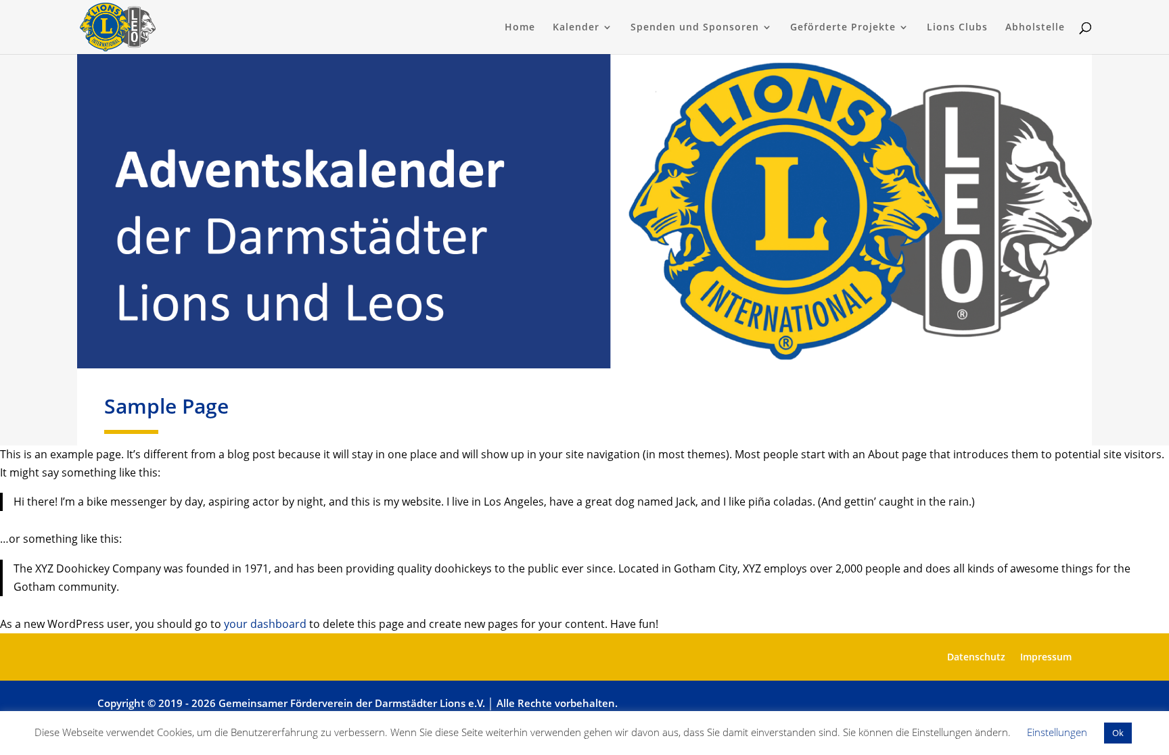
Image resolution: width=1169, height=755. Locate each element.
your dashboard (265, 623)
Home (520, 27)
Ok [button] (1118, 733)
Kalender (576, 27)
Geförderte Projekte (843, 27)
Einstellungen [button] (1057, 732)
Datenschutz (976, 657)
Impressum (1046, 657)
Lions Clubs (957, 27)
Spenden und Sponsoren (695, 27)
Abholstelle (1035, 27)
